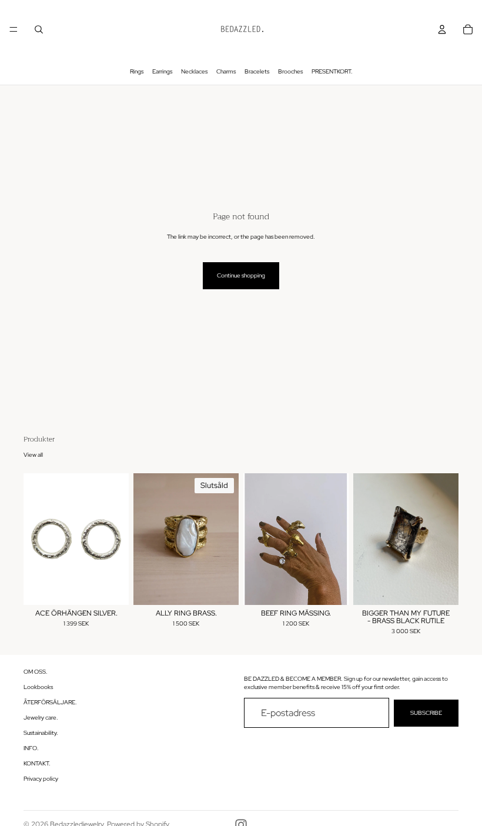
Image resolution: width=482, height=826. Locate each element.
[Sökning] (39, 29)
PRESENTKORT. (332, 71)
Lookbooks (38, 687)
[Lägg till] (110, 586)
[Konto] (442, 29)
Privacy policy (41, 779)
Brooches (290, 71)
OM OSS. (36, 672)
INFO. (31, 749)
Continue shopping (241, 275)
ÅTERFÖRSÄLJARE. (50, 703)
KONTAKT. (37, 764)
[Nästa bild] (116, 539)
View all (33, 455)
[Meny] (13, 29)
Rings (136, 71)
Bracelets (257, 71)
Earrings (162, 71)
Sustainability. (41, 733)
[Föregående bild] (36, 539)
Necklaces (194, 71)
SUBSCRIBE (426, 713)
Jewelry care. (41, 718)
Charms (226, 71)
